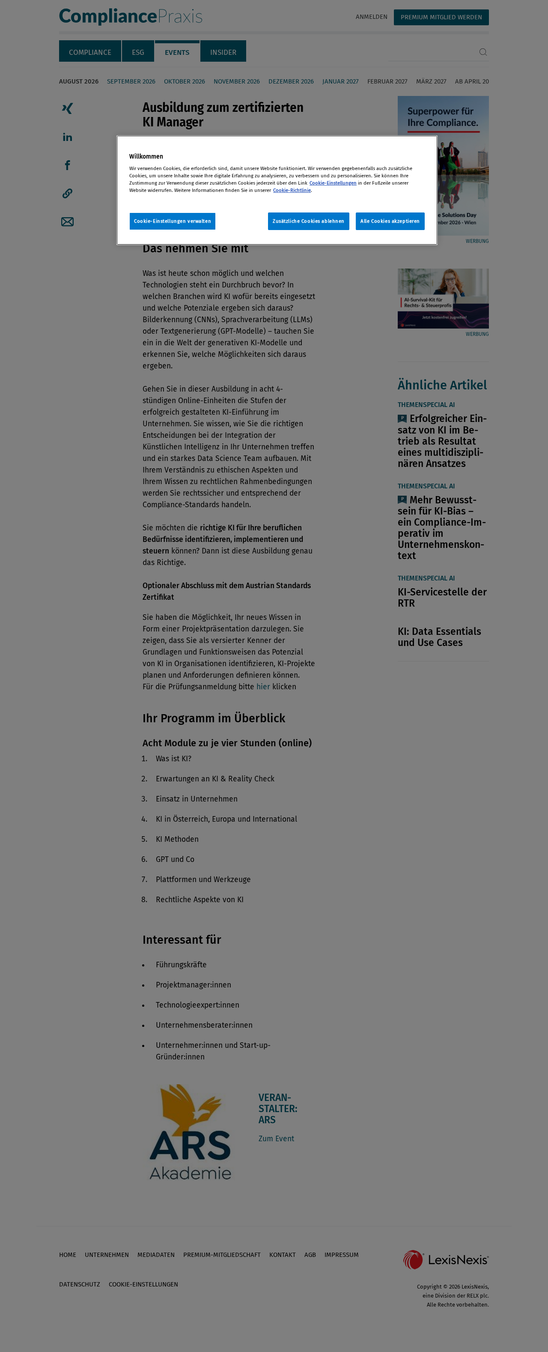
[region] (277, 190)
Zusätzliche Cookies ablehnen (309, 221)
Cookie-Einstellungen (333, 183)
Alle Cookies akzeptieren (390, 221)
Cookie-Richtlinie (292, 190)
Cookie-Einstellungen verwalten (172, 221)
